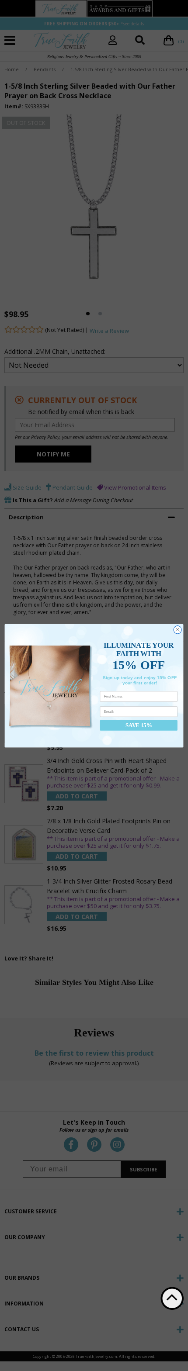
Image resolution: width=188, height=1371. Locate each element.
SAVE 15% (138, 725)
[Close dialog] (177, 629)
